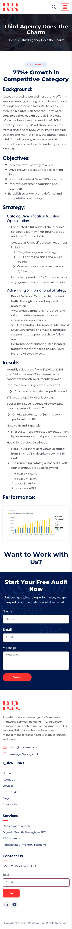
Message (10, 648)
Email (7, 630)
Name (7, 611)
